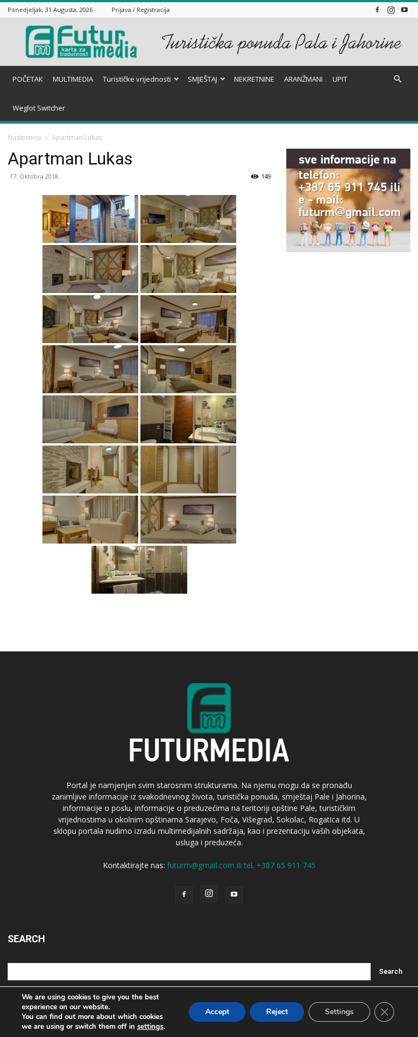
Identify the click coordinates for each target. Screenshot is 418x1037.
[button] (397, 79)
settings (150, 1027)
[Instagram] (391, 9)
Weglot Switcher (39, 108)
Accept (217, 1011)
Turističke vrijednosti (137, 79)
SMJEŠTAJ (202, 79)
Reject (277, 1011)
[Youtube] (404, 9)
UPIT (340, 79)
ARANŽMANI (303, 79)
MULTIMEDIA (73, 79)
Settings (339, 1011)
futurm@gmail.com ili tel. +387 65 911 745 (241, 865)
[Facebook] (377, 9)
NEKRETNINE (254, 79)
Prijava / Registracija (141, 9)
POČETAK (28, 79)
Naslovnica (24, 137)
